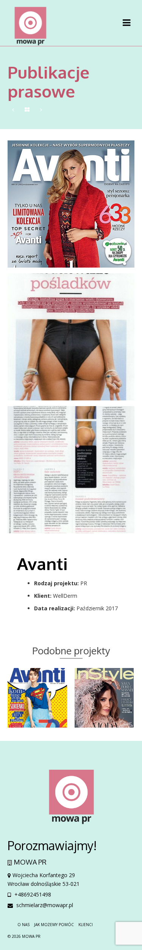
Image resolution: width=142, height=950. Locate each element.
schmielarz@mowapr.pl (44, 905)
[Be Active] (13, 110)
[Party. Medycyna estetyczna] (41, 110)
